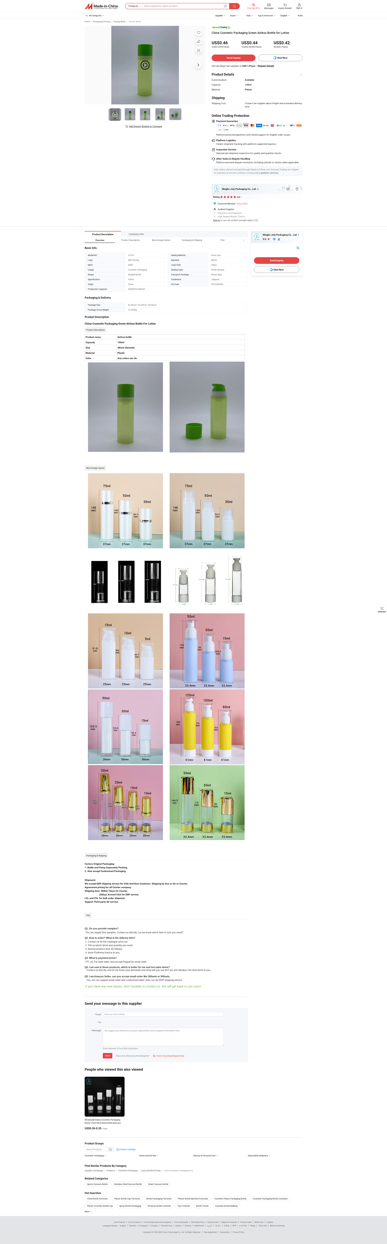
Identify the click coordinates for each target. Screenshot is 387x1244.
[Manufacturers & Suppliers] (101, 6)
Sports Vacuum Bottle (97, 1184)
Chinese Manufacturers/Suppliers (157, 1222)
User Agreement (210, 1232)
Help (248, 15)
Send (107, 1055)
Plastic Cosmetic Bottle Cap (100, 1205)
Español (132, 1225)
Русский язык (166, 1225)
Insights (270, 1222)
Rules (300, 15)
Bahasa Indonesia (277, 1225)
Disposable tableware (258, 1155)
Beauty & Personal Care (205, 1155)
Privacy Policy (238, 1232)
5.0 (265, 239)
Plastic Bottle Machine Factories (193, 1198)
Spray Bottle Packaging (130, 1205)
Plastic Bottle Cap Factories (127, 1198)
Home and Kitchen (147, 1155)
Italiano (178, 1225)
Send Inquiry (234, 57)
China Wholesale (181, 1222)
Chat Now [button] (282, 57)
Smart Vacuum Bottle (158, 1184)
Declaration (224, 1232)
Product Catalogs (127, 1149)
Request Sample (266, 66)
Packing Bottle (119, 21)
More (87, 1211)
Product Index (245, 1222)
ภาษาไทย (243, 1225)
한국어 (218, 1225)
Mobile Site (259, 1222)
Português (143, 1225)
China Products (134, 1222)
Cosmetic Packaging (94, 1155)
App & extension (265, 15)
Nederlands (199, 1225)
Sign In (216, 220)
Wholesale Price (197, 1222)
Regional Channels (229, 1222)
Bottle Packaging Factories (159, 1198)
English (123, 1225)
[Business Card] (298, 247)
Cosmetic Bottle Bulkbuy (226, 1205)
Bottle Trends (202, 1205)
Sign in (299, 7)
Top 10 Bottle (183, 1205)
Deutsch (188, 1225)
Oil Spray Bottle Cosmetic (159, 1205)
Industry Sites (212, 1222)
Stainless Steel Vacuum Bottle (128, 1184)
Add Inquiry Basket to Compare (145, 126)
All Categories (95, 15)
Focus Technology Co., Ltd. (174, 1232)
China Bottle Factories (97, 1198)
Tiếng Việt (262, 1225)
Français (154, 1225)
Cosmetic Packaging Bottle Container (270, 1198)
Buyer (233, 15)
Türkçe (252, 1225)
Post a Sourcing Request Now (168, 1055)
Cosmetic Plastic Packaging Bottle (230, 1198)
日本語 (226, 1225)
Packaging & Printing (101, 21)
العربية (209, 1225)
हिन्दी (234, 1225)
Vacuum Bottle (135, 21)
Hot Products (119, 1222)
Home (87, 21)
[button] (238, 240)
